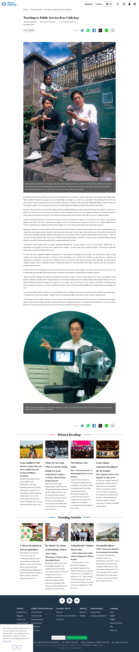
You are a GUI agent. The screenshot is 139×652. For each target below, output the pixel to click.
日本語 (31, 30)
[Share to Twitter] (100, 30)
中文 (25, 30)
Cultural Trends (36, 616)
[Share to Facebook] (94, 30)
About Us (83, 612)
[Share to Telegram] (82, 30)
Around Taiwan (36, 623)
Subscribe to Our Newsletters (66, 616)
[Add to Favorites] (112, 30)
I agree (17, 647)
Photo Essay (35, 630)
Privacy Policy (95, 612)
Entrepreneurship (36, 9)
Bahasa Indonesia (116, 623)
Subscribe (59, 612)
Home (25, 9)
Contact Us (60, 619)
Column (99, 4)
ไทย (111, 627)
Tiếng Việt (113, 630)
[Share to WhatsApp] (88, 30)
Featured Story (22, 612)
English (112, 616)
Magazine (88, 4)
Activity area (21, 619)
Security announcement (98, 616)
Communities (35, 627)
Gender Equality (22, 623)
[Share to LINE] (106, 30)
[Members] (129, 4)
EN (110, 4)
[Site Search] (117, 4)
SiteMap (82, 616)
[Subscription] (123, 4)
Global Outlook (36, 612)
